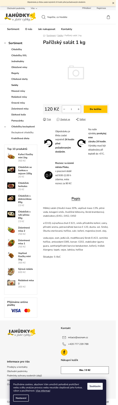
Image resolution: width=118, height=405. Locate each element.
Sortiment (15, 43)
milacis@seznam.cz (78, 337)
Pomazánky (17, 120)
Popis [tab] (76, 198)
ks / (84, 370)
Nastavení (21, 398)
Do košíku (95, 109)
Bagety (15, 73)
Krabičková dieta (20, 138)
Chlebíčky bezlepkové (23, 126)
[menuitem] (13, 29)
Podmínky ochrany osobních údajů (24, 375)
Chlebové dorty (19, 79)
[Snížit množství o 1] (64, 109)
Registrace (101, 8)
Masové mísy (18, 91)
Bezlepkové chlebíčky (22, 132)
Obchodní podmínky (16, 8)
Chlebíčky (16, 49)
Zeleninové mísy (19, 108)
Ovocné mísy (18, 102)
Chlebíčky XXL (19, 55)
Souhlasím (95, 386)
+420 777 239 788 (78, 344)
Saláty (14, 85)
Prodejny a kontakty (17, 367)
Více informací (43, 390)
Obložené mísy (19, 67)
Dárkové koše (18, 114)
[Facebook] (64, 352)
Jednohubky (17, 61)
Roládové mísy (19, 97)
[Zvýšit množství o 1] (78, 109)
